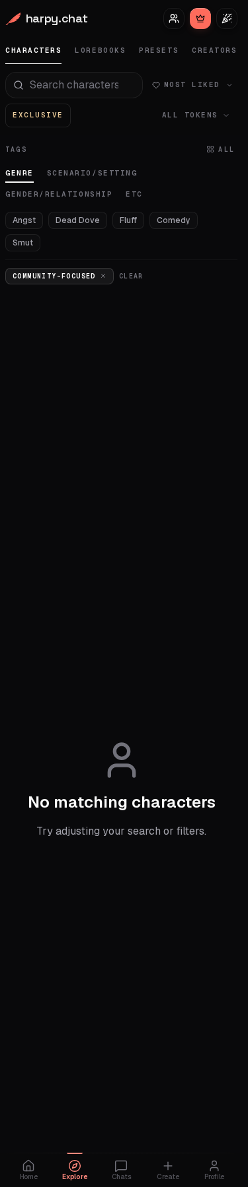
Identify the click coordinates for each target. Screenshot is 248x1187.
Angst (24, 220)
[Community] (174, 18)
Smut (23, 243)
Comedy (173, 220)
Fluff (128, 220)
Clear (131, 276)
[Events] (226, 18)
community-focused (54, 276)
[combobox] (74, 85)
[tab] (33, 50)
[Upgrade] (200, 18)
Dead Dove (78, 220)
